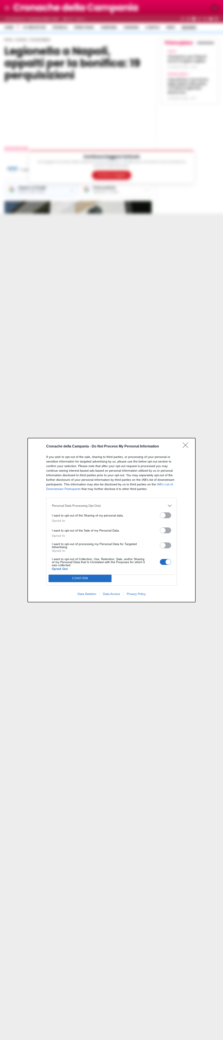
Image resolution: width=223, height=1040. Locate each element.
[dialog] (111, 520)
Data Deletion (87, 594)
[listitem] (111, 505)
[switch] (165, 515)
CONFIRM (80, 578)
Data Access (111, 594)
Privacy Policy (136, 594)
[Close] (187, 446)
